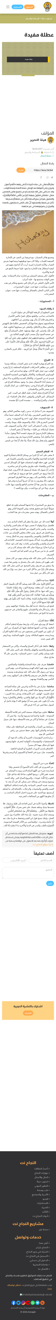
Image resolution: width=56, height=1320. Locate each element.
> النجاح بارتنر (43, 1247)
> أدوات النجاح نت (41, 1216)
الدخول (29, 7)
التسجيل (17, 7)
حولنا (43, 1308)
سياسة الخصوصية (32, 1308)
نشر (50, 883)
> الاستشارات (43, 1203)
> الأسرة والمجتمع (41, 1194)
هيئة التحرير (38, 139)
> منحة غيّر (44, 1229)
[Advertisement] (28, 103)
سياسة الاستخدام (17, 1308)
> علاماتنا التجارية (41, 1264)
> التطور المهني (42, 1185)
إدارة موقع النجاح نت (43, 844)
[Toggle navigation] (8, 6)
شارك (21, 170)
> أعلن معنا (44, 1243)
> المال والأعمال (42, 1177)
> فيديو (46, 1198)
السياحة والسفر (32, 152)
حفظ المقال (46, 155)
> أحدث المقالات (42, 1168)
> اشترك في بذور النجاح (38, 1251)
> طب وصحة (43, 1190)
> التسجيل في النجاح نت (38, 1256)
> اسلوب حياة (43, 1181)
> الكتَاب (46, 1211)
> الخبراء (45, 1207)
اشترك (28, 1013)
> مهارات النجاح (42, 1173)
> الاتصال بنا (44, 1269)
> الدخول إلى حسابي (40, 1260)
